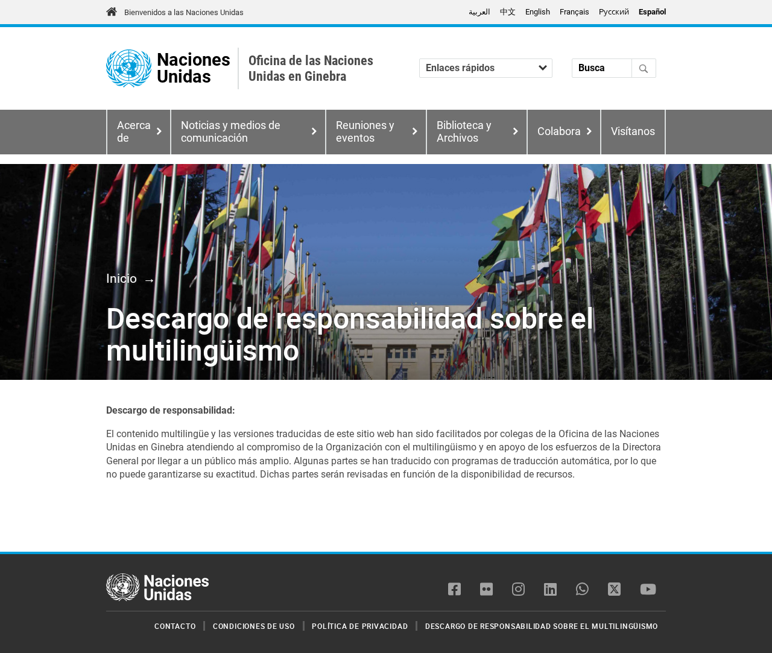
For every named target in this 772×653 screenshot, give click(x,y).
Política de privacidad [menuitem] (360, 626)
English (537, 11)
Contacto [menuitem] (174, 626)
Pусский (614, 11)
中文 (508, 11)
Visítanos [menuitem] (633, 131)
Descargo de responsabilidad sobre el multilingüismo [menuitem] (541, 626)
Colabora (559, 131)
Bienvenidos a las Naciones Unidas (184, 12)
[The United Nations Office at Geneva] (128, 68)
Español (652, 11)
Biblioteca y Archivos (464, 131)
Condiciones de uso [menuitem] (254, 626)
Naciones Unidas (193, 68)
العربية (479, 11)
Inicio (121, 278)
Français (574, 11)
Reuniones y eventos (365, 131)
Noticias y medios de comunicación (230, 131)
